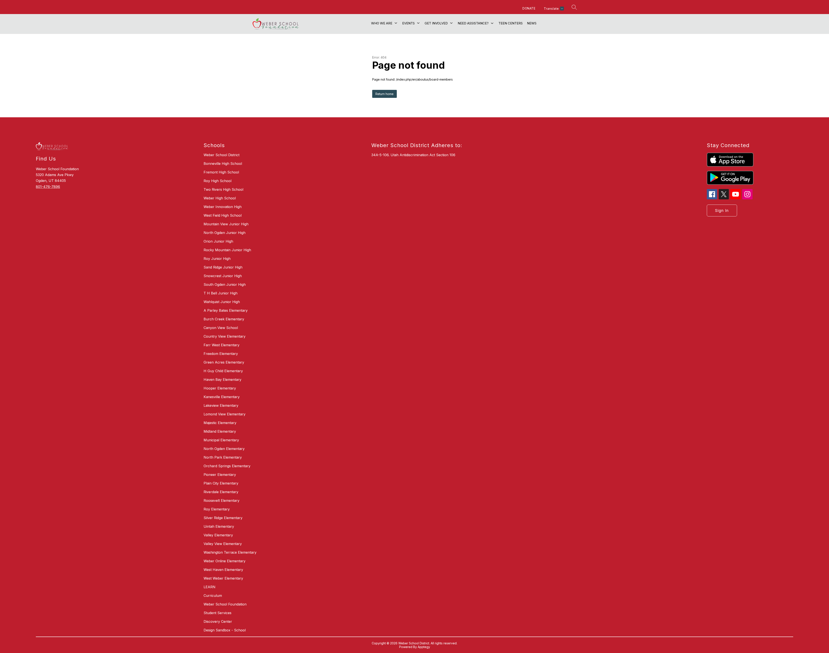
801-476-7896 (48, 186)
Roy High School (217, 181)
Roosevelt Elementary (221, 500)
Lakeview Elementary (221, 405)
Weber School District (221, 155)
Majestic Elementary (220, 423)
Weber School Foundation (225, 604)
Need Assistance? (473, 23)
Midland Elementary (220, 431)
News (531, 23)
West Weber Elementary (223, 578)
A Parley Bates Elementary (226, 310)
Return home (384, 94)
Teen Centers (510, 23)
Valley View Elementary (223, 544)
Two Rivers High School (223, 189)
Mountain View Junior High (226, 224)
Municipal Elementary (221, 440)
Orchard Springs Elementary (227, 466)
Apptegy (424, 647)
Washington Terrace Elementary (230, 552)
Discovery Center (218, 621)
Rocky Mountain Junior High (227, 250)
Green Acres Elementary (224, 362)
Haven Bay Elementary (222, 379)
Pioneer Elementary (220, 474)
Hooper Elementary (220, 388)
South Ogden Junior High (225, 284)
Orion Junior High (218, 241)
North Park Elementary (223, 457)
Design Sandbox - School (225, 630)
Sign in (722, 210)
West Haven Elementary (223, 569)
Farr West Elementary (221, 345)
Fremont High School (221, 172)
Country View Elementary (224, 336)
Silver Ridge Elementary (223, 518)
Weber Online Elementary (224, 561)
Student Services (217, 613)
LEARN (209, 587)
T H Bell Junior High (220, 293)
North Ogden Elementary (224, 448)
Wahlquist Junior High (222, 302)
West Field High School (223, 215)
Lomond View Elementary (224, 414)
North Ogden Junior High (224, 232)
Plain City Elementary (221, 483)
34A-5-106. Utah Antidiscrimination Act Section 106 (413, 155)
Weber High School (220, 198)
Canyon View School (221, 328)
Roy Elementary (217, 509)
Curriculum (213, 595)
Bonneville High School (223, 163)
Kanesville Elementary (222, 397)
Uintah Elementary (219, 526)
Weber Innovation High (223, 207)
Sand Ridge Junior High (223, 267)
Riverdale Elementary (221, 492)
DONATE (528, 8)
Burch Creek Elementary (224, 319)
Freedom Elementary (221, 353)
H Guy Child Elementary (223, 371)
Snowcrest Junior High (223, 276)
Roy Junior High (217, 258)
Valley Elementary (218, 535)
